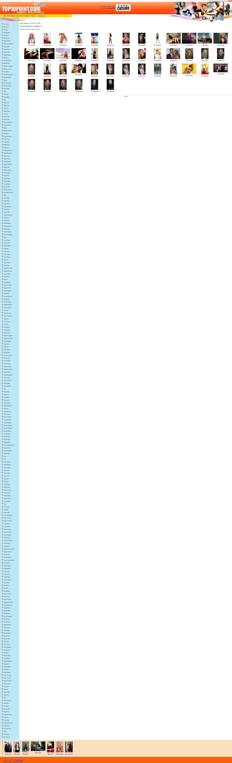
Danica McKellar (7, 594)
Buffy (5, 195)
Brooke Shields (7, 184)
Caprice (5, 237)
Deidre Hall (6, 664)
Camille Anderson (7, 226)
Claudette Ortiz (7, 487)
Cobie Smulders (7, 501)
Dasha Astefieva (7, 633)
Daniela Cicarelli (7, 599)
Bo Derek (6, 114)
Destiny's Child (7, 683)
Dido (5, 697)
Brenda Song (6, 139)
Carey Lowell (6, 243)
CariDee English (7, 245)
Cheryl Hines (6, 397)
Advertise (219, 1)
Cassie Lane (6, 318)
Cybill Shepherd (7, 568)
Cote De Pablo (7, 543)
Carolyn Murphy (7, 307)
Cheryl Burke (6, 391)
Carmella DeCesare (8, 271)
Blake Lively (6, 102)
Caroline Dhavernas (8, 296)
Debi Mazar (6, 652)
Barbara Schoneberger (8, 43)
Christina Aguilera (7, 422)
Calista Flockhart (7, 206)
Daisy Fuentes (7, 582)
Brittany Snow (7, 167)
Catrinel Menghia (7, 341)
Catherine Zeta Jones (8, 338)
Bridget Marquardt (8, 150)
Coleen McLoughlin (8, 515)
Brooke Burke (7, 172)
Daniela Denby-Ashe (8, 602)
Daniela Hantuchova (8, 605)
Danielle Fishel (7, 610)
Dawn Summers (7, 644)
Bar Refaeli (6, 35)
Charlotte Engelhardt (8, 375)
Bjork (5, 100)
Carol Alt (6, 279)
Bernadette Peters (7, 60)
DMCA (230, 1)
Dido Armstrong (7, 700)
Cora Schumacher (7, 535)
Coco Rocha (6, 506)
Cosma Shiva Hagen (8, 540)
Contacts (214, 1)
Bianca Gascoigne (7, 85)
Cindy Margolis (7, 464)
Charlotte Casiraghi (8, 369)
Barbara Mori (6, 38)
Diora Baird (6, 706)
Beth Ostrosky (7, 63)
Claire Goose (6, 476)
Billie (5, 91)
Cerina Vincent (7, 349)
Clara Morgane (7, 484)
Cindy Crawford (7, 462)
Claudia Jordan (7, 492)
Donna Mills (6, 720)
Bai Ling (5, 29)
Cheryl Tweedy (7, 403)
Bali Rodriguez (7, 32)
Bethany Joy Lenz (7, 69)
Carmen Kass (6, 276)
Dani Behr (6, 588)
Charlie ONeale (7, 361)
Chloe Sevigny (7, 414)
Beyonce (5, 80)
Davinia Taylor (7, 638)
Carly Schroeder (7, 262)
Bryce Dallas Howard (8, 192)
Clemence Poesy (7, 498)
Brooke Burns (7, 175)
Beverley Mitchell (7, 77)
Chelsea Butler (7, 383)
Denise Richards (31, 45)
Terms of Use (224, 1)
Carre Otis (6, 310)
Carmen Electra (7, 274)
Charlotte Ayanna (7, 366)
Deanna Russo (7, 650)
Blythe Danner (7, 111)
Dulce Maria (6, 734)
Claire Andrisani (7, 467)
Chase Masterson (7, 380)
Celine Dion (6, 347)
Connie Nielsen (7, 526)
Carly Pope (6, 259)
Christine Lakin (7, 439)
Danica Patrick (7, 596)
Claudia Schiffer (7, 495)
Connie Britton (7, 523)
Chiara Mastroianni (8, 405)
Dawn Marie (6, 641)
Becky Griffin (7, 52)
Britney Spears (7, 156)
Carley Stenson (7, 254)
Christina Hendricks (8, 428)
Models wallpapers (24, 23)
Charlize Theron (7, 363)
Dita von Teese (7, 709)
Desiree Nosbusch (8, 681)
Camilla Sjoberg (7, 223)
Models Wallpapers (19, 760)
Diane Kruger (7, 692)
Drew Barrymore (7, 728)
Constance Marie (7, 529)
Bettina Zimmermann (8, 74)
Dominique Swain (7, 714)
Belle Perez (6, 57)
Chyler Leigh (6, 453)
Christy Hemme (7, 448)
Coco (5, 504)
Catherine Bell (7, 332)
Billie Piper (6, 94)
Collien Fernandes (7, 521)
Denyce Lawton (7, 678)
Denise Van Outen (8, 675)
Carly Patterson (7, 257)
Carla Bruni (6, 248)
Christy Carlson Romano (9, 445)
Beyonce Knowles (8, 83)
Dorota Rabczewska (8, 723)
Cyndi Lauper (7, 571)
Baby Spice (6, 24)
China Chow (6, 408)
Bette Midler (6, 71)
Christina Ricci (7, 436)
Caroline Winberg (7, 302)
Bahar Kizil (6, 27)
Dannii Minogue (7, 624)
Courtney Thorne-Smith (9, 560)
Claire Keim (6, 478)
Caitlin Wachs (7, 203)
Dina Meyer (6, 703)
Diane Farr (6, 689)
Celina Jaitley (6, 344)
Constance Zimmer (8, 532)
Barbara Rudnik (7, 41)
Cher (5, 389)
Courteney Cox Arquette (9, 549)
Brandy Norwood (7, 130)
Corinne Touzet (7, 537)
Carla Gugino (6, 251)
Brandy (5, 128)
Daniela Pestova (7, 608)
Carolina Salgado (7, 290)
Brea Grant (6, 133)
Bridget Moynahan (8, 153)
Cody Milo (6, 509)
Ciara (5, 459)
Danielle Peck (7, 619)
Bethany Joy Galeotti (8, 66)
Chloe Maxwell (7, 411)
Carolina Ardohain (8, 285)
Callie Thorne (6, 209)
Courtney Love (7, 554)
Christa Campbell (7, 417)
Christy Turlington (8, 450)
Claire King (6, 481)
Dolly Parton (6, 711)
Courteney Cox (7, 546)
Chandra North (7, 352)
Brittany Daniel (7, 158)
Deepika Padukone (8, 661)
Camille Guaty (7, 229)
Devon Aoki (6, 686)
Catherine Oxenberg (8, 335)
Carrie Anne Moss (8, 313)
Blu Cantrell (6, 108)
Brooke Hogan (7, 178)
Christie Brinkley (7, 419)
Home (210, 1)
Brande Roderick (7, 125)
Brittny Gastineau (7, 170)
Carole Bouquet (7, 282)
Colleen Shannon (7, 518)
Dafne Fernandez (7, 579)
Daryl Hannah (7, 630)
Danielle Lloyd (7, 613)
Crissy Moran (7, 563)
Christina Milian (7, 434)
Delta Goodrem (7, 666)
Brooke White (7, 187)
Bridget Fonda (7, 144)
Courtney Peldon (7, 557)
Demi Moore (6, 669)
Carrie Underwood (8, 316)
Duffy (5, 731)
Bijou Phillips (7, 88)
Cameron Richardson (8, 215)
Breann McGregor (8, 136)
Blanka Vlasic (7, 105)
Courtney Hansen (7, 551)
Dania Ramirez (7, 591)
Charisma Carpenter (8, 355)
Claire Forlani (7, 473)
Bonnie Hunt (6, 119)
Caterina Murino (7, 330)
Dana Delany (6, 585)
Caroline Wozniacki (8, 304)
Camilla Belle (6, 220)
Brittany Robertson (8, 164)
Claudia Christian (7, 490)
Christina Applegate (8, 425)
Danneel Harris (7, 622)
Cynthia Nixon (7, 574)
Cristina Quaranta (7, 565)
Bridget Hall (6, 147)
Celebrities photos (41, 15)
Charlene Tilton (7, 358)
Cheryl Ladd (6, 400)
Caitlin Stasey (7, 201)
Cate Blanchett (7, 327)
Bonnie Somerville (8, 122)
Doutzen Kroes (7, 725)
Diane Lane (6, 695)
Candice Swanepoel (8, 234)
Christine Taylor (7, 442)
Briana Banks (6, 142)
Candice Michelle (7, 231)
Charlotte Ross (7, 377)
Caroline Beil (6, 293)
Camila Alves (6, 217)
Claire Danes (6, 470)
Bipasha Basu (7, 97)
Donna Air (6, 717)
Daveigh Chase (7, 636)
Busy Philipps (7, 198)
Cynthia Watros (7, 577)
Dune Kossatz (7, 737)
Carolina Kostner (7, 288)
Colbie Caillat (6, 512)
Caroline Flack (7, 299)
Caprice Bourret (7, 240)
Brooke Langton (7, 181)
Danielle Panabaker (8, 616)
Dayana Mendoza (7, 647)
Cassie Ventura (7, 321)
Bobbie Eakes (7, 116)
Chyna (5, 456)
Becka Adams (7, 46)
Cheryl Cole (6, 394)
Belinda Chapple (7, 55)
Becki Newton (7, 49)
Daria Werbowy (7, 627)
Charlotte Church (7, 372)
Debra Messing (7, 658)
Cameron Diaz (7, 212)
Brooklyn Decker (7, 189)
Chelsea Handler (7, 386)
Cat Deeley (6, 324)
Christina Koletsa (7, 431)
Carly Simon (6, 265)
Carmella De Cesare (8, 268)
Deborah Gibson (7, 655)
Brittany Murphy (7, 161)
